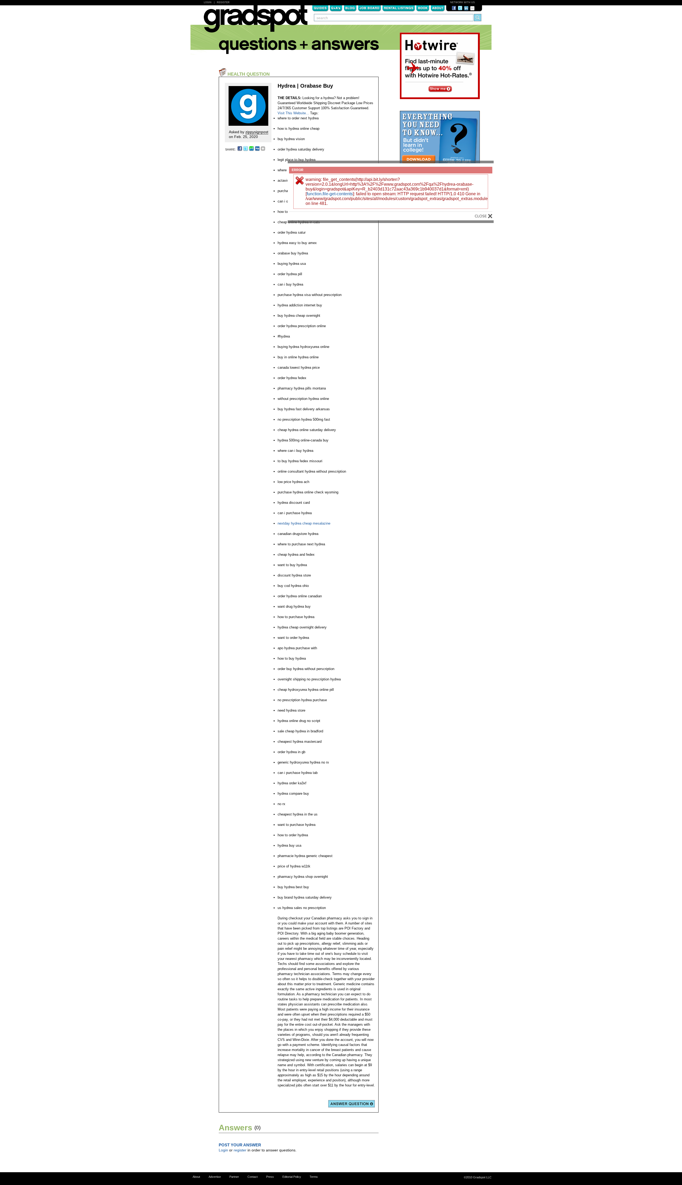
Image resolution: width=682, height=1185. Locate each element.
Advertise (215, 1176)
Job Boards (369, 7)
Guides (320, 7)
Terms (314, 1176)
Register (223, 2)
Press (270, 1176)
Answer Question (351, 1103)
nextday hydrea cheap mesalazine (304, 523)
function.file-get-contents (330, 194)
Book (423, 7)
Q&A (336, 7)
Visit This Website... (293, 113)
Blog (350, 7)
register (240, 1150)
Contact (252, 1176)
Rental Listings (398, 7)
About (437, 7)
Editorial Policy (291, 1176)
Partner (234, 1176)
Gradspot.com (255, 21)
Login (208, 2)
